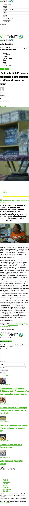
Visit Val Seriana (7, 489)
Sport (4, 10)
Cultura (5, 14)
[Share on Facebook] (16, 183)
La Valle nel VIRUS (8, 18)
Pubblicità (5, 480)
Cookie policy (6, 487)
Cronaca (5, 6)
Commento (3, 349)
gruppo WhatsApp (5, 326)
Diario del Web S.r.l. (5, 502)
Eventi (4, 12)
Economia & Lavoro (8, 9)
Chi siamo (5, 484)
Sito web (2, 367)
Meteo (5, 15)
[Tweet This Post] (16, 185)
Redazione (3, 106)
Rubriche (5, 17)
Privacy (4, 485)
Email (2, 364)
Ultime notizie (7, 4)
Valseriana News (22, 323)
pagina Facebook (13, 325)
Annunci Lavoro (7, 21)
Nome (2, 361)
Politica (5, 7)
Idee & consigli (7, 20)
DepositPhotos (6, 491)
